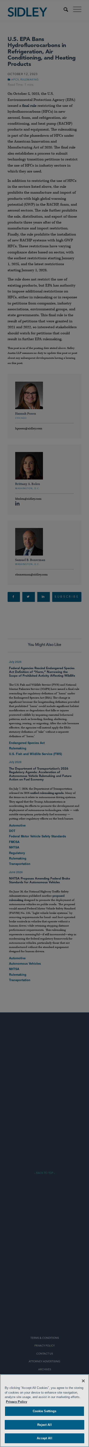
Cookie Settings (44, 1411)
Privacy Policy (16, 1401)
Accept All (44, 1438)
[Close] (83, 1381)
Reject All (44, 1425)
